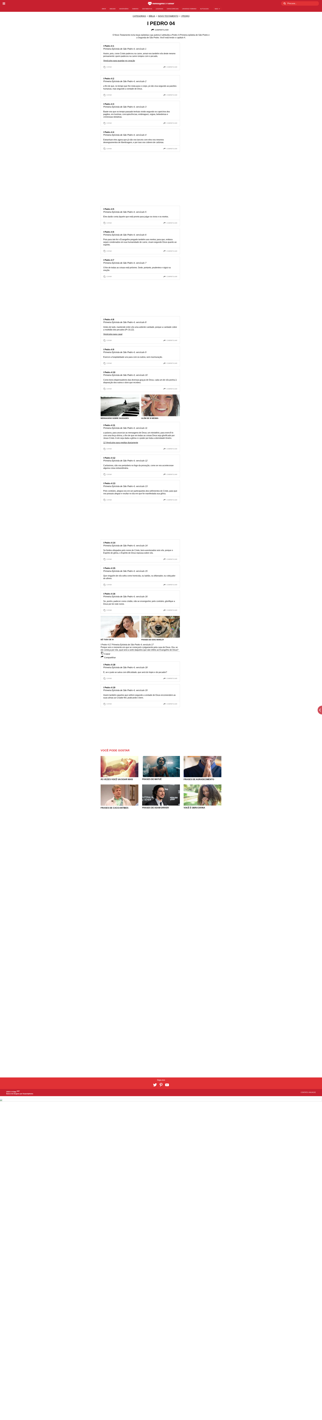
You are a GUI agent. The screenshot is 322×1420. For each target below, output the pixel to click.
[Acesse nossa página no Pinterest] (161, 1085)
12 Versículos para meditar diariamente (120, 443)
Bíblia (152, 16)
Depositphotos (28, 1094)
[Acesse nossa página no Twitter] (155, 1085)
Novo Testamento (168, 16)
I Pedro (185, 16)
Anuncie (312, 1092)
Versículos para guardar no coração (119, 61)
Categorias (139, 16)
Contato (304, 1092)
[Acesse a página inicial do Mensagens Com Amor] (161, 3)
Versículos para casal (112, 334)
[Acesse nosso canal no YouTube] (167, 1085)
